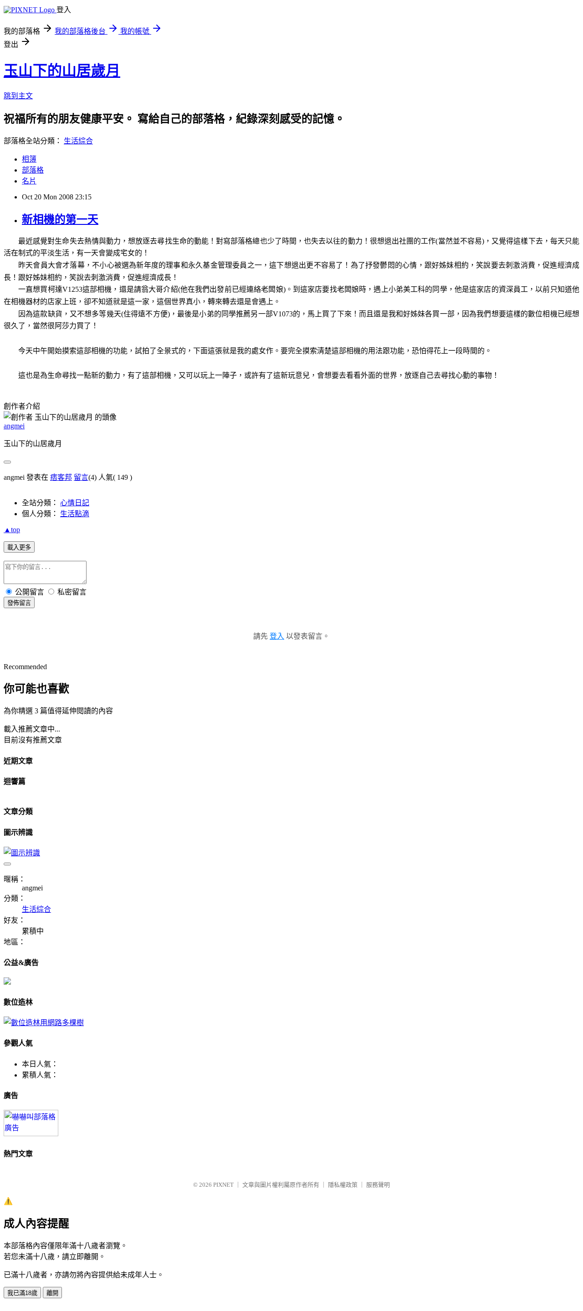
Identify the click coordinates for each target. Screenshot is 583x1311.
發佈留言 (19, 603)
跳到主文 (18, 96)
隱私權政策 (343, 1184)
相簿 (29, 159)
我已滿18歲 (22, 1293)
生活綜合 (78, 141)
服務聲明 (378, 1184)
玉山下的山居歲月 (62, 70)
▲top (12, 530)
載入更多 (19, 547)
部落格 (33, 170)
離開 (52, 1293)
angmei (14, 426)
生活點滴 (74, 514)
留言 (81, 477)
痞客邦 (61, 477)
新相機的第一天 (60, 219)
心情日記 (74, 503)
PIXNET (223, 1184)
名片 (29, 181)
